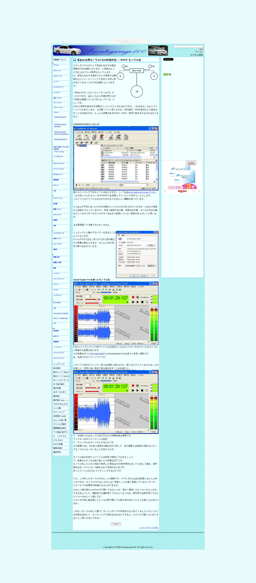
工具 (54, 190)
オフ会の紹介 (57, 383)
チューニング (57, 244)
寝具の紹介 (56, 447)
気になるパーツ (58, 174)
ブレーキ (56, 284)
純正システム (58, 98)
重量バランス (57, 209)
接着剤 (55, 220)
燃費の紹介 (56, 257)
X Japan (55, 435)
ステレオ (56, 112)
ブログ (55, 403)
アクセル (56, 65)
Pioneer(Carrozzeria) (60, 117)
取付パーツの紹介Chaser (60, 371)
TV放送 (55, 431)
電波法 (55, 249)
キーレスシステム (58, 169)
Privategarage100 (100, 50)
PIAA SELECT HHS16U (61, 313)
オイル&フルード (58, 87)
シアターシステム (59, 151)
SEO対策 (55, 443)
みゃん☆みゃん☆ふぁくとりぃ (141, 192)
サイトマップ (57, 411)
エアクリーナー (58, 76)
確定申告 (55, 451)
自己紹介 (55, 367)
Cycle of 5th (97, 353)
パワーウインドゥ (58, 279)
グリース (56, 185)
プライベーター (58, 107)
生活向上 (55, 439)
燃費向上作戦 (57, 262)
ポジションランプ (58, 358)
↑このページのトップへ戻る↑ (149, 527)
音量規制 (56, 341)
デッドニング (58, 102)
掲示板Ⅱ (55, 399)
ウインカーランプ (58, 352)
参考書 (55, 203)
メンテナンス (57, 295)
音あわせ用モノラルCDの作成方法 (61, 148)
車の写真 (55, 387)
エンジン (56, 81)
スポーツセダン (57, 391)
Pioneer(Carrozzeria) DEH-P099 (60, 125)
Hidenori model (57, 415)
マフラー (56, 290)
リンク (55, 407)
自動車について (57, 59)
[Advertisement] (182, 106)
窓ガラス (56, 336)
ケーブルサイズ (58, 156)
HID (54, 308)
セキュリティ (57, 214)
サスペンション (58, 198)
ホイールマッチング (59, 379)
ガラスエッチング (58, 163)
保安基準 (56, 331)
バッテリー (56, 273)
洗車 (54, 225)
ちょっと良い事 (57, 419)
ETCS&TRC (57, 302)
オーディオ (56, 92)
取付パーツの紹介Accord (60, 375)
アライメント (57, 70)
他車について (57, 238)
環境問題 (56, 180)
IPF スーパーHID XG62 (61, 318)
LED (54, 323)
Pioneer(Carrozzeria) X (60, 139)
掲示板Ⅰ (55, 395)
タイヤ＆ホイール (58, 233)
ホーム (55, 363)
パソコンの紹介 (57, 423)
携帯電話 (55, 427)
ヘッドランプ (57, 347)
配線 (54, 268)
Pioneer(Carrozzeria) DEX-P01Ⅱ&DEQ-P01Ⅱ (61, 133)
